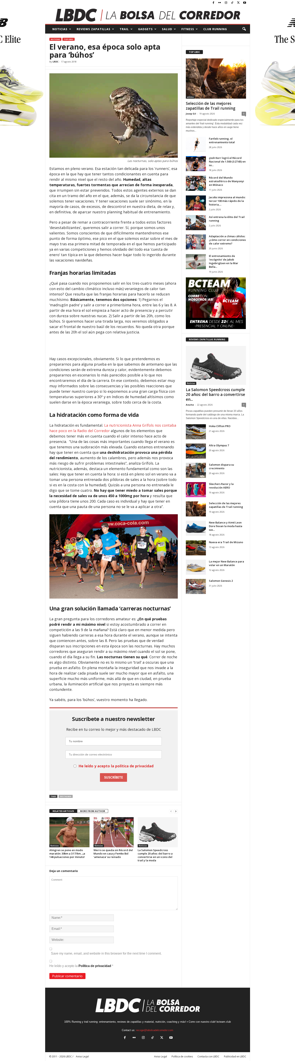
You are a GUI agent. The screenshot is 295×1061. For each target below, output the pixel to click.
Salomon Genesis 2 (221, 581)
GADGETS (145, 29)
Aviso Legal (160, 1056)
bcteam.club (224, 1021)
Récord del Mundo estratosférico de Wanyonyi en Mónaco (226, 181)
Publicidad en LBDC (235, 1056)
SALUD (167, 29)
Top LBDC (68, 39)
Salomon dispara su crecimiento (221, 466)
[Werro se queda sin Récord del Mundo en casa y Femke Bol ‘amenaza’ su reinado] (114, 832)
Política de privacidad (95, 966)
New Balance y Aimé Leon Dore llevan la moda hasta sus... (225, 526)
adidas (190, 97)
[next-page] (176, 811)
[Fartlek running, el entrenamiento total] (196, 144)
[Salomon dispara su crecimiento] (196, 470)
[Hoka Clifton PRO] (196, 431)
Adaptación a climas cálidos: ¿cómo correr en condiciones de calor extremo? (227, 239)
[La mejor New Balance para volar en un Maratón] (196, 567)
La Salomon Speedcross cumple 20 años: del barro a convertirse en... (215, 394)
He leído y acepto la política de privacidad (116, 766)
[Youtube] (244, 3)
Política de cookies (182, 1056)
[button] (244, 29)
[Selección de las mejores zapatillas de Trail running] (216, 78)
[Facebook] (213, 3)
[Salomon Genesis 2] (196, 586)
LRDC (55, 61)
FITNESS (187, 29)
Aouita (190, 404)
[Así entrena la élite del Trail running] (196, 222)
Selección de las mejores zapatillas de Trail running (210, 106)
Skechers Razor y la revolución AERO (221, 485)
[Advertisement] (114, 346)
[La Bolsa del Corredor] (147, 15)
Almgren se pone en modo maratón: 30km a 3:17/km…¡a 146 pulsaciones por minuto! (67, 853)
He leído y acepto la (81, 966)
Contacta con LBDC (208, 1056)
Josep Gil (191, 113)
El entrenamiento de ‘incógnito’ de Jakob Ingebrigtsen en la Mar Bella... (223, 261)
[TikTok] (232, 3)
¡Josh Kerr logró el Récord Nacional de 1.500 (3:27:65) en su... (227, 161)
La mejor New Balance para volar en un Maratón (226, 563)
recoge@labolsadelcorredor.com (154, 1030)
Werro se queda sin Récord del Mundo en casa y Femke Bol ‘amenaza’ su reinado (113, 853)
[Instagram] (226, 3)
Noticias (55, 39)
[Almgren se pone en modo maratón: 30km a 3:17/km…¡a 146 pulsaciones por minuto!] (69, 832)
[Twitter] (238, 3)
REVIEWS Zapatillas (93, 29)
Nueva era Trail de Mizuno (226, 542)
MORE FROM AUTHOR (92, 811)
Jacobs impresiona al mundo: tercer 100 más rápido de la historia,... (227, 200)
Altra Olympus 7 (219, 445)
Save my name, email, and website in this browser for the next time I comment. (106, 953)
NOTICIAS (59, 29)
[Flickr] (219, 3)
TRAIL (124, 29)
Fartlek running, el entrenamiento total (222, 140)
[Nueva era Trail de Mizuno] (196, 547)
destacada (65, 796)
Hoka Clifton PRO (219, 426)
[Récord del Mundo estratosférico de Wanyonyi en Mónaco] (196, 183)
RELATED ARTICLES (63, 811)
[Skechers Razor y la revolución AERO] (196, 489)
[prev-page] (171, 811)
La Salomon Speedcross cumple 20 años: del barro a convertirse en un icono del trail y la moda (155, 855)
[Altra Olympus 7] (196, 451)
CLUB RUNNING (215, 29)
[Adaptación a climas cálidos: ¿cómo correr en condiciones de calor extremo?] (196, 241)
